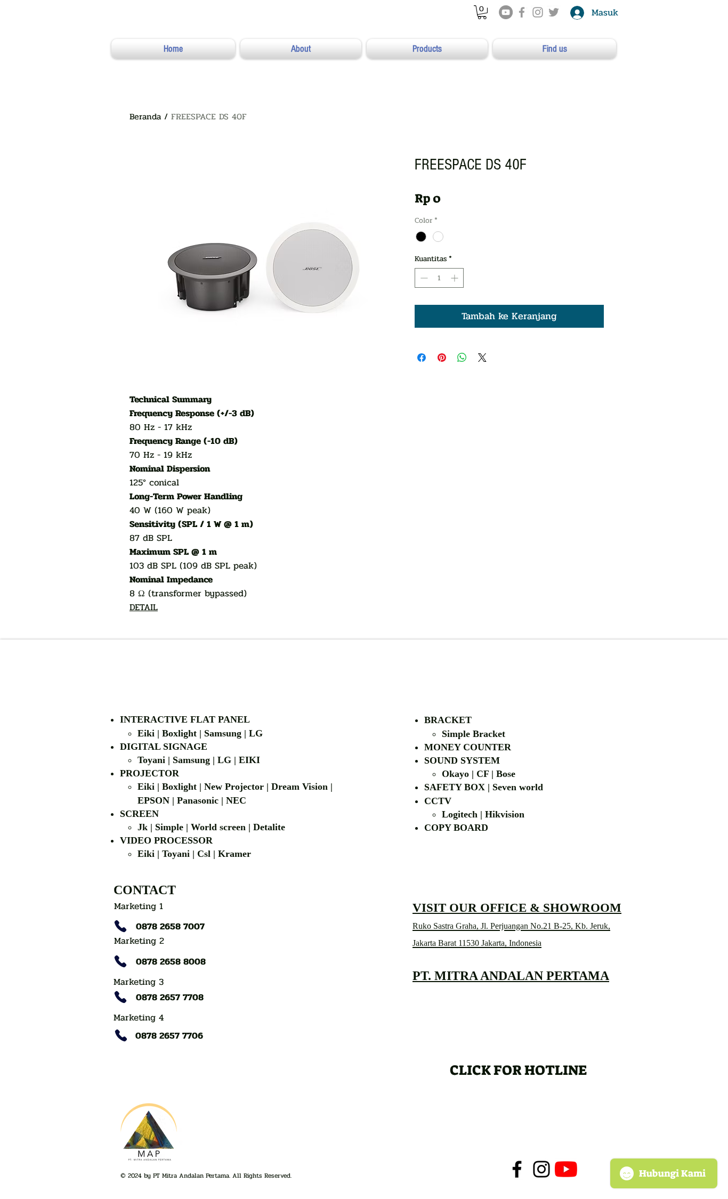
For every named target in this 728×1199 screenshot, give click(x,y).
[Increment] (455, 278)
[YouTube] (506, 12)
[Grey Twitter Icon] (554, 12)
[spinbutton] (439, 278)
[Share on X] (482, 357)
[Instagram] (541, 1169)
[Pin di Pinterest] (441, 357)
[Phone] (120, 926)
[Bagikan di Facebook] (421, 357)
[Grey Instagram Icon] (538, 12)
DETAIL (144, 607)
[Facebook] (517, 1169)
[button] (482, 12)
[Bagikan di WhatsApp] (462, 357)
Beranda (145, 116)
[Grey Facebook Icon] (522, 12)
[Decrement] (423, 278)
